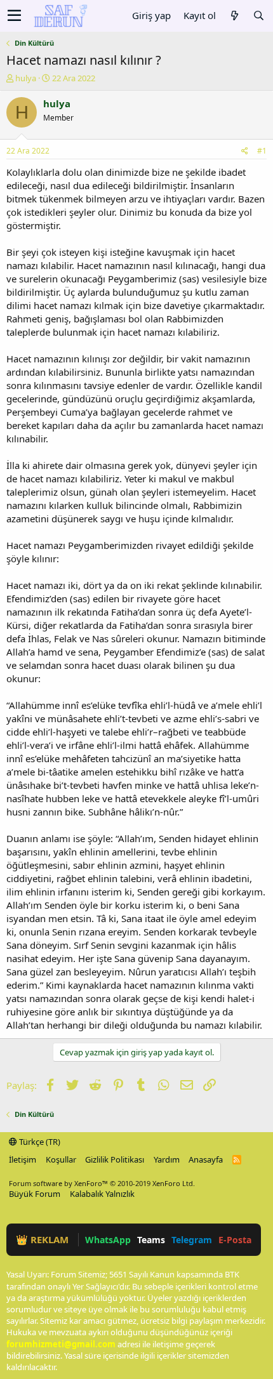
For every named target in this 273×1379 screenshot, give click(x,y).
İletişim (22, 1159)
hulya (25, 78)
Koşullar (61, 1159)
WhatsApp (108, 1240)
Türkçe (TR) (38, 1141)
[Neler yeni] (234, 15)
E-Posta (234, 1240)
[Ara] (258, 15)
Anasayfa (206, 1159)
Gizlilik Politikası (114, 1159)
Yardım (167, 1159)
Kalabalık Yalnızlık (102, 1193)
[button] (14, 16)
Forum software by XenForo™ (102, 1183)
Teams (151, 1240)
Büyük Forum (34, 1193)
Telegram (191, 1240)
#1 (262, 150)
